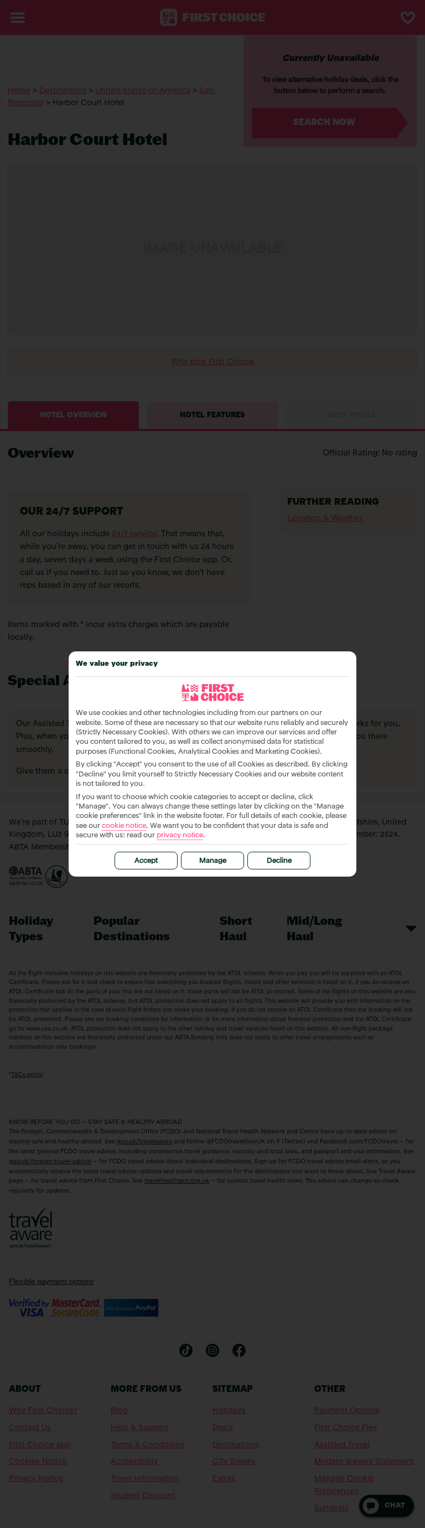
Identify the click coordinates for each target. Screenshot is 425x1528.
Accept (146, 860)
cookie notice (124, 826)
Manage (212, 860)
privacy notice (180, 835)
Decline (279, 860)
